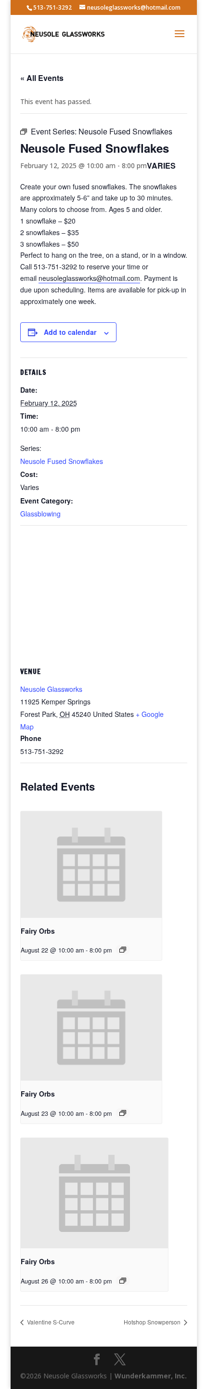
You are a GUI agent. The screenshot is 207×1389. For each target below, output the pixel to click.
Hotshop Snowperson (153, 1322)
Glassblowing (40, 513)
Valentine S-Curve (50, 1322)
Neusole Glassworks (51, 689)
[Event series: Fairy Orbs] (122, 949)
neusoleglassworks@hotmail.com (89, 278)
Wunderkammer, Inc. (151, 1375)
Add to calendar (70, 332)
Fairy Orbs (38, 931)
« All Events (42, 77)
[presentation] (91, 864)
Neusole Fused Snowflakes (61, 461)
